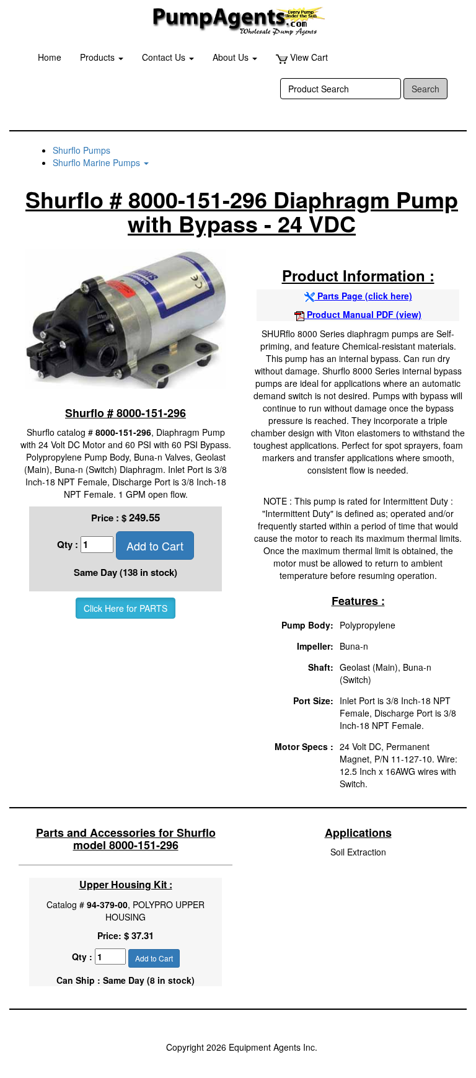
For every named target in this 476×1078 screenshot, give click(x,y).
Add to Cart (154, 545)
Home (49, 57)
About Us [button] (232, 57)
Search (425, 88)
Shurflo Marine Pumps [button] (98, 162)
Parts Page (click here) (363, 295)
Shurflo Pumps (81, 150)
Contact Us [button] (165, 57)
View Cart (308, 57)
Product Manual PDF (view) (362, 314)
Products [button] (98, 57)
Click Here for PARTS (125, 608)
